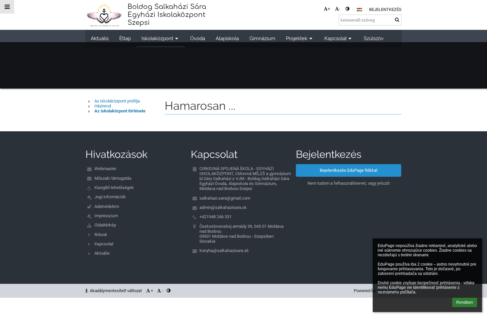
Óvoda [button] (197, 38)
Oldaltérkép (105, 224)
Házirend (102, 105)
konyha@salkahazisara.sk (224, 250)
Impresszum (106, 215)
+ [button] (329, 8)
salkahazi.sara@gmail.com (224, 198)
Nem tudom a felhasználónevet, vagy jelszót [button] (348, 183)
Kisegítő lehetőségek (114, 187)
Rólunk (100, 234)
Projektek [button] (296, 38)
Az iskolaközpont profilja (117, 100)
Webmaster (105, 168)
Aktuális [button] (100, 38)
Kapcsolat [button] (335, 38)
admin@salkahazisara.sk (223, 207)
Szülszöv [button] (374, 38)
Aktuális (102, 253)
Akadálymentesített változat (116, 290)
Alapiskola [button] (227, 38)
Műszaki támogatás (113, 178)
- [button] (339, 8)
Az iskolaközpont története (119, 110)
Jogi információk (110, 196)
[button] (347, 9)
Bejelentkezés (385, 9)
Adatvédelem (106, 206)
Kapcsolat (103, 243)
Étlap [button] (125, 38)
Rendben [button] (464, 302)
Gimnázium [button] (262, 38)
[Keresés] (397, 19)
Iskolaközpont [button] (157, 38)
